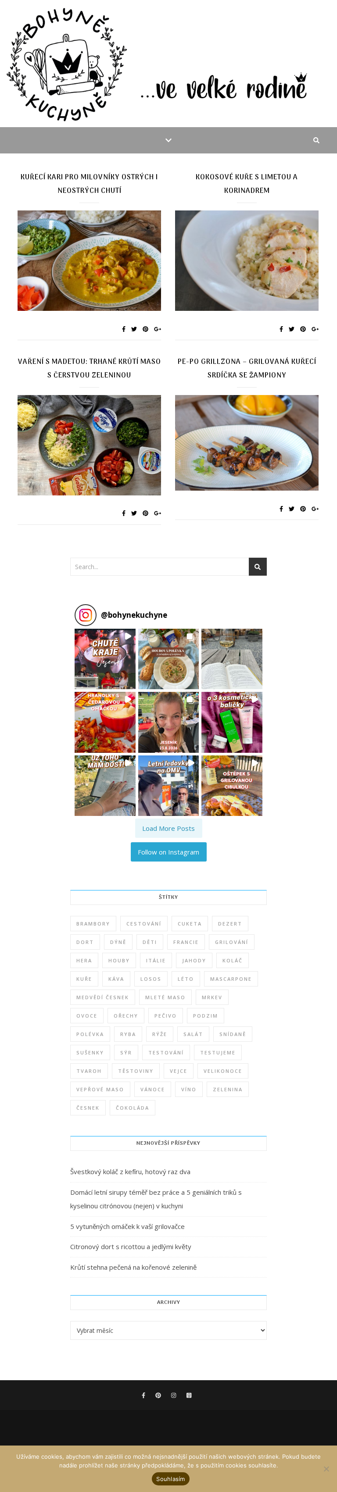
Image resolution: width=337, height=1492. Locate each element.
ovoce (86, 1015)
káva (116, 979)
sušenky (90, 1052)
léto (186, 979)
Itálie (156, 960)
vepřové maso (100, 1089)
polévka (90, 1034)
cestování (143, 923)
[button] (105, 659)
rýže (159, 1034)
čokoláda (132, 1107)
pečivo (165, 1015)
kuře (84, 979)
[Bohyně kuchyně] (168, 63)
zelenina (228, 1089)
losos (150, 979)
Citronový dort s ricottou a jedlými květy (130, 1246)
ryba (128, 1034)
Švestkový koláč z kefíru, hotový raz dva (130, 1171)
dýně (118, 942)
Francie (186, 942)
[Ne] (326, 1468)
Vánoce (152, 1089)
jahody (194, 960)
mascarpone (231, 979)
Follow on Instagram (168, 851)
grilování (231, 942)
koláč (232, 960)
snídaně (232, 1034)
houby (119, 960)
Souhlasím (170, 1478)
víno (189, 1089)
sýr (126, 1052)
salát (193, 1034)
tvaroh (89, 1071)
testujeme (218, 1052)
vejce (178, 1071)
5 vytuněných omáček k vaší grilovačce (127, 1226)
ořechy (126, 1015)
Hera (84, 960)
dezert (230, 923)
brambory (93, 923)
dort (85, 942)
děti (150, 942)
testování (166, 1052)
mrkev (212, 997)
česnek (88, 1107)
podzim (205, 1015)
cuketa (190, 923)
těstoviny (136, 1071)
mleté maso (165, 997)
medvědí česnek (102, 997)
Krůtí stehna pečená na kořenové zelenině (133, 1267)
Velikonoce (223, 1071)
